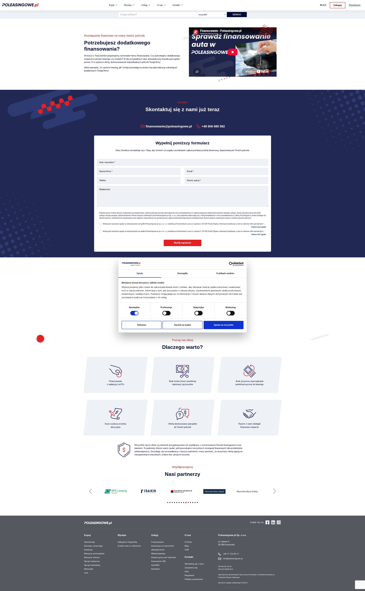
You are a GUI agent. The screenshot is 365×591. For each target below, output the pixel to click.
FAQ (187, 571)
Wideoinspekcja (158, 553)
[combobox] (212, 14)
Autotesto (155, 569)
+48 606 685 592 (213, 126)
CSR (187, 550)
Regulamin (189, 575)
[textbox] (212, 14)
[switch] (166, 313)
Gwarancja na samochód (162, 546)
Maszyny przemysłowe (94, 553)
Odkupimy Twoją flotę (127, 542)
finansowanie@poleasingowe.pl (169, 126)
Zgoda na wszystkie (223, 325)
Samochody (89, 542)
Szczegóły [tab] (182, 273)
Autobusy (88, 550)
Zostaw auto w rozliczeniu (129, 546)
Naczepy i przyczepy (93, 546)
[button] (167, 502)
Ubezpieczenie (157, 550)
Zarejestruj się (191, 567)
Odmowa (141, 325)
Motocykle (88, 569)
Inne (86, 573)
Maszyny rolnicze (92, 557)
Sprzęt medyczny (92, 561)
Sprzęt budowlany (92, 565)
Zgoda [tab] (140, 273)
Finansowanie (157, 542)
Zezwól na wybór (182, 325)
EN (324, 5)
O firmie (188, 542)
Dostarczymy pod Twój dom (163, 557)
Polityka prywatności (194, 579)
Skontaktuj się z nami (194, 564)
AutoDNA (155, 565)
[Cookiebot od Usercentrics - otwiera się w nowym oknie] (231, 264)
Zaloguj (337, 5)
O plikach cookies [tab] (225, 273)
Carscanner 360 (158, 561)
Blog (187, 546)
